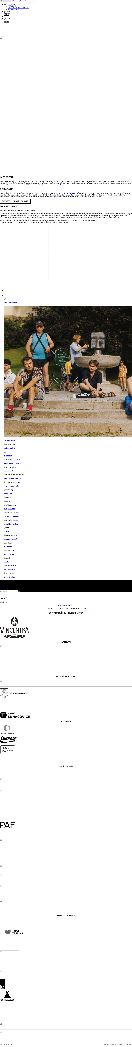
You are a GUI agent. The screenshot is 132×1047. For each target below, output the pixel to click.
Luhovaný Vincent (32, 1)
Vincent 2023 (9, 4)
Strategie (7, 13)
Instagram (115, 1044)
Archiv (6, 20)
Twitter (122, 1044)
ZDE (60, 185)
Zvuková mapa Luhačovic (66, 193)
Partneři (6, 15)
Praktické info (14, 9)
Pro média (7, 18)
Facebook (107, 1044)
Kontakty (7, 22)
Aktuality (7, 11)
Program (12, 6)
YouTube (129, 1044)
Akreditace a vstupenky (18, 8)
